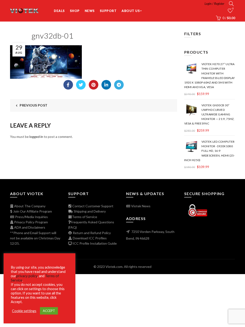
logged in (36, 137)
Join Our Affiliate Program (32, 211)
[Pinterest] (93, 85)
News (90, 11)
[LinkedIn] (106, 85)
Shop (75, 11)
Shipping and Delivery (89, 211)
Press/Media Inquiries (31, 217)
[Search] (231, 3)
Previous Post (33, 105)
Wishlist (233, 8)
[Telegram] (119, 85)
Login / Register (214, 4)
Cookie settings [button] (24, 311)
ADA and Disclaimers (29, 227)
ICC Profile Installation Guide (94, 243)
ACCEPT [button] (49, 311)
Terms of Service (84, 217)
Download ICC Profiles (89, 238)
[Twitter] (81, 85)
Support (108, 11)
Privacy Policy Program (30, 222)
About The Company (29, 206)
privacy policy (26, 276)
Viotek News (140, 206)
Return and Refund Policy (91, 233)
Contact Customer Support (92, 206)
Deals (59, 11)
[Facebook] (68, 85)
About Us (131, 11)
